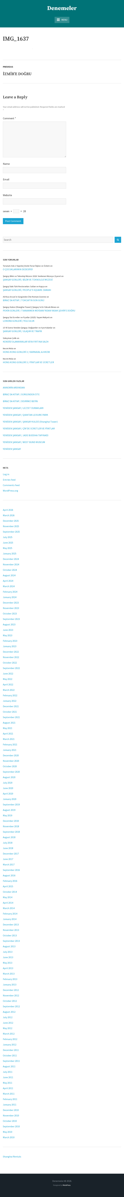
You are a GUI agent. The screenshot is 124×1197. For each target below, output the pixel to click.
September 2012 (11, 1006)
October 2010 (10, 1120)
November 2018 (11, 826)
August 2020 (9, 777)
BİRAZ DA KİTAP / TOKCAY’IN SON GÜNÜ (23, 300)
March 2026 (9, 515)
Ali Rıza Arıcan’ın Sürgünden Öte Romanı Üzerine (24, 296)
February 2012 (10, 1039)
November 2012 (11, 995)
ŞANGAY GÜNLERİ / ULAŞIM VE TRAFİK (22, 331)
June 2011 (8, 1077)
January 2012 (9, 1044)
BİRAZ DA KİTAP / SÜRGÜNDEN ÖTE (21, 394)
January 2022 (9, 700)
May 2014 (7, 897)
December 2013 (11, 924)
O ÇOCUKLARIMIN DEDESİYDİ (18, 269)
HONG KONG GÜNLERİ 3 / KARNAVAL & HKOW (26, 351)
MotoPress (66, 1185)
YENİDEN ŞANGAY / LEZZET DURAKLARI (23, 408)
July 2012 (7, 1017)
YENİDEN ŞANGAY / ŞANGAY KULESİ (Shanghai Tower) (30, 421)
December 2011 (11, 1050)
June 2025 (8, 542)
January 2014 (9, 919)
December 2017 (11, 853)
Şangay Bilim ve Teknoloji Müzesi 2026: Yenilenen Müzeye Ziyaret (32, 276)
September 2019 (11, 804)
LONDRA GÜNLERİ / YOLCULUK (18, 320)
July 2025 (7, 537)
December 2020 (11, 755)
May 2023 (7, 635)
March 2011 (9, 1093)
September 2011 (11, 1060)
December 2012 (11, 989)
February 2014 (10, 913)
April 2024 (8, 580)
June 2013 (8, 957)
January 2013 (9, 984)
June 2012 (8, 1022)
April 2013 (8, 968)
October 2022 (10, 662)
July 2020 (7, 782)
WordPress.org (10, 490)
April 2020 (8, 793)
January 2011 (9, 1104)
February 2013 (10, 979)
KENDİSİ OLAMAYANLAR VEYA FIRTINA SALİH (26, 341)
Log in (6, 474)
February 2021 (10, 744)
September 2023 (11, 618)
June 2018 (8, 848)
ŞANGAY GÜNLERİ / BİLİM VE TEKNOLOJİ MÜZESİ (28, 279)
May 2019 (7, 815)
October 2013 (10, 935)
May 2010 (7, 1131)
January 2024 (9, 597)
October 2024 (10, 569)
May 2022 (7, 678)
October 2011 (10, 1055)
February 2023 (10, 640)
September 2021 (11, 717)
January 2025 (9, 553)
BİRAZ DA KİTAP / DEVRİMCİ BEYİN (20, 401)
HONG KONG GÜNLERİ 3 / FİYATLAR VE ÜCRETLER (28, 362)
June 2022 (8, 673)
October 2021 (10, 711)
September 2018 (11, 831)
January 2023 (9, 646)
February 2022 (10, 695)
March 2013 (9, 973)
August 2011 (9, 1066)
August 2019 (9, 809)
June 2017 (8, 859)
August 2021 (9, 722)
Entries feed (9, 479)
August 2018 (9, 837)
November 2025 (11, 526)
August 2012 (9, 1011)
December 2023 (11, 602)
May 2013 (7, 962)
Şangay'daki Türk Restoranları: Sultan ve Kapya (24, 286)
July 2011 (7, 1071)
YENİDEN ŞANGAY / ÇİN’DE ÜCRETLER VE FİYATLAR (29, 428)
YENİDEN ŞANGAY (12, 448)
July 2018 (7, 842)
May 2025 (7, 548)
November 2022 (11, 657)
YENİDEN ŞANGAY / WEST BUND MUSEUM (24, 442)
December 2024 (11, 558)
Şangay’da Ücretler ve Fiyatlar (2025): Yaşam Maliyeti (26, 317)
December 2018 (11, 820)
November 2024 (11, 564)
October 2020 (10, 766)
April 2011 (8, 1088)
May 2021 (7, 728)
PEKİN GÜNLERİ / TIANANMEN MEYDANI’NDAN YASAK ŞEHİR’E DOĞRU (39, 310)
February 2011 (10, 1099)
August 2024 (9, 575)
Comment (9, 118)
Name (6, 164)
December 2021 (11, 706)
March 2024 (9, 586)
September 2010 (11, 1126)
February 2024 (10, 591)
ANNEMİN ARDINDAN (14, 387)
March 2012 (9, 1033)
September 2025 (11, 531)
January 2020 (9, 799)
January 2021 (9, 749)
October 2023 (10, 613)
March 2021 (9, 739)
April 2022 (8, 684)
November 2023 (11, 608)
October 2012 (10, 1000)
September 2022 (11, 668)
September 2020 (11, 771)
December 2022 (11, 651)
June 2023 (8, 629)
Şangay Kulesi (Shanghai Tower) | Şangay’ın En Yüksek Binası (29, 307)
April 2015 (8, 886)
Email (6, 179)
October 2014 (10, 891)
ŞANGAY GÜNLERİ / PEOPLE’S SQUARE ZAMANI (27, 289)
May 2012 (7, 1028)
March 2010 (9, 1137)
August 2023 (9, 624)
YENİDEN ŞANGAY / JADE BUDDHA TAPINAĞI (25, 435)
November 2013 (11, 929)
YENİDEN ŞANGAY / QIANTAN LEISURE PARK (25, 414)
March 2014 (9, 908)
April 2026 (8, 509)
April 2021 (8, 733)
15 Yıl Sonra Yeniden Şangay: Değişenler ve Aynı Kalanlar (27, 327)
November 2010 (11, 1115)
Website (7, 195)
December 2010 (11, 1110)
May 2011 (7, 1082)
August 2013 (9, 946)
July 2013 (7, 951)
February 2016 (10, 880)
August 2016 (9, 875)
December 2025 (11, 520)
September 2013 (11, 940)
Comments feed (11, 485)
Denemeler (62, 8)
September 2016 (11, 869)
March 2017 (9, 864)
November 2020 (11, 760)
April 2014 (8, 902)
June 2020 (8, 788)
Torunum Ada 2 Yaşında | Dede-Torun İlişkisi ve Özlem (26, 265)
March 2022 (9, 689)
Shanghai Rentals (12, 1156)
